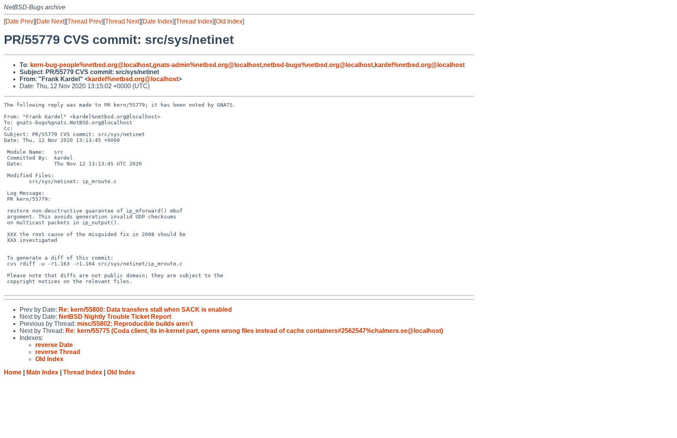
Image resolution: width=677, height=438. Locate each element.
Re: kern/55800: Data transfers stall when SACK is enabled (145, 309)
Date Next (50, 21)
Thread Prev (84, 21)
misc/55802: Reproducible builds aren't (135, 323)
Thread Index (194, 21)
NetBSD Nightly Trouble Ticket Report (115, 316)
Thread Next (122, 21)
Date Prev (19, 21)
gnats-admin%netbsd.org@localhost (207, 65)
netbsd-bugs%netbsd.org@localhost (318, 65)
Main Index (42, 372)
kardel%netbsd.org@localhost (420, 65)
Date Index (158, 21)
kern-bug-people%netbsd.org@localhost (90, 65)
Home (13, 372)
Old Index (229, 21)
